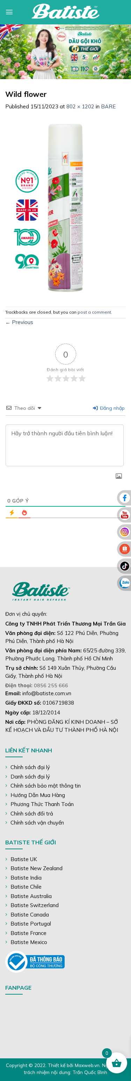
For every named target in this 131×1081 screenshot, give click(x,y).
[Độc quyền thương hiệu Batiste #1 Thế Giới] (65, 12)
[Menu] (9, 12)
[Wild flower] (65, 208)
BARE (108, 106)
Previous (19, 322)
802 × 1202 (80, 106)
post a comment (94, 312)
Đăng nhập (112, 408)
